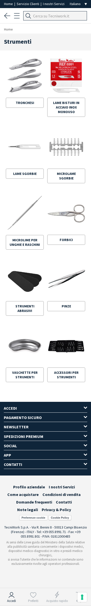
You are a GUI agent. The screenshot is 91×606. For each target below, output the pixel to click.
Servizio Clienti (28, 4)
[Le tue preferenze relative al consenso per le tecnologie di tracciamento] (82, 597)
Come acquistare (23, 494)
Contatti (64, 502)
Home (9, 4)
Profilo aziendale (29, 486)
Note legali (27, 509)
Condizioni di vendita (61, 494)
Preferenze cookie (33, 517)
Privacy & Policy (56, 509)
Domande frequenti (34, 502)
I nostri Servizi (53, 4)
